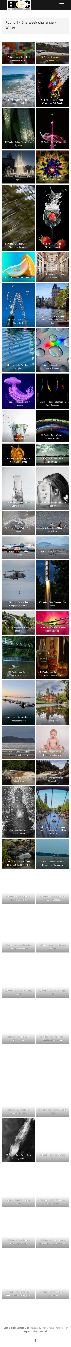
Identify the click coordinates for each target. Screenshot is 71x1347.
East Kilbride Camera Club (16, 1327)
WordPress (60, 1328)
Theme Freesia (48, 1328)
